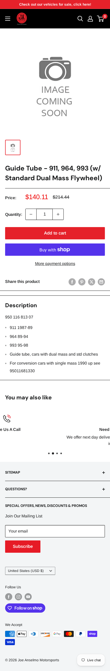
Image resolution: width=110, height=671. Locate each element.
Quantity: (13, 214)
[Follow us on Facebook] (8, 596)
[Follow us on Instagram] (18, 596)
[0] (100, 19)
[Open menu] (7, 19)
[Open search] (80, 19)
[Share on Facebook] (72, 281)
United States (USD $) (26, 571)
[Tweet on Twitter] (91, 281)
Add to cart (55, 233)
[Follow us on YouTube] (28, 596)
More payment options (55, 263)
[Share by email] (101, 281)
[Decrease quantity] (31, 214)
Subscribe (23, 546)
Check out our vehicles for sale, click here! (55, 4)
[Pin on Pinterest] (81, 281)
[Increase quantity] (58, 214)
